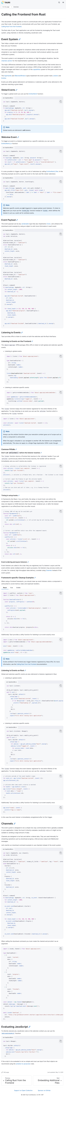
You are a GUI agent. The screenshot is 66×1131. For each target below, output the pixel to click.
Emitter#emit (33, 94)
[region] (32, 190)
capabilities (36, 69)
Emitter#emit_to (6, 143)
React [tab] (5, 587)
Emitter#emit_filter (52, 171)
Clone (48, 224)
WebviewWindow (20, 76)
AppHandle (7, 76)
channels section (6, 61)
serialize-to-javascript (23, 1064)
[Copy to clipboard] (60, 101)
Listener (55, 76)
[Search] (59, 2)
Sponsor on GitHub (44, 1090)
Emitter (3, 78)
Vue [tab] (11, 587)
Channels (49, 570)
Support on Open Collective (23, 1090)
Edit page (6, 1072)
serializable (25, 224)
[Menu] (63, 2)
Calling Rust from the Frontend (11, 26)
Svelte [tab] (18, 587)
